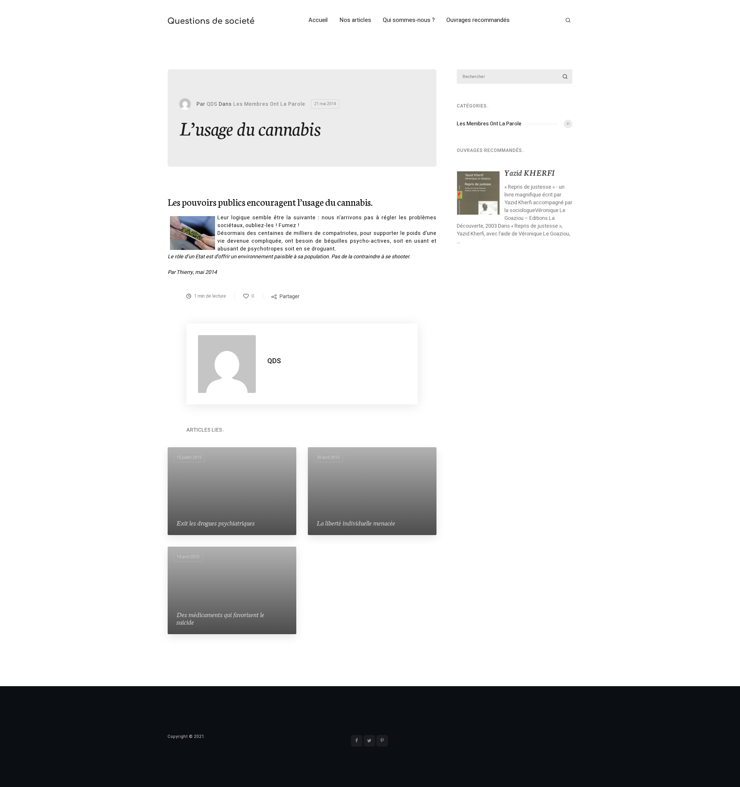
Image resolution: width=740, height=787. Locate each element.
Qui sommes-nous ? (409, 20)
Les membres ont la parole (269, 104)
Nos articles (355, 20)
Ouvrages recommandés (478, 20)
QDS (212, 104)
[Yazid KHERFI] (478, 193)
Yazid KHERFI (529, 172)
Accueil (318, 20)
